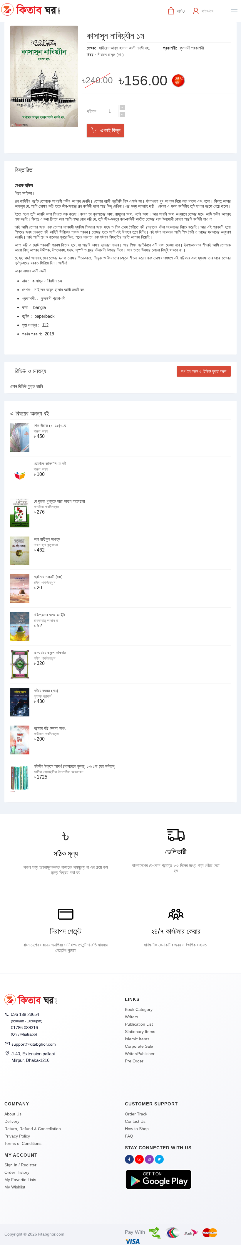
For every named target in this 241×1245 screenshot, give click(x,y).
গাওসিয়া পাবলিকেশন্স (46, 507)
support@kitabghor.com (33, 1044)
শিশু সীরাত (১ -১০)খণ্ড (50, 425)
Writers (131, 1016)
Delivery (11, 1121)
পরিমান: (92, 111)
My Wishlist (14, 1187)
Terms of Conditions (22, 1143)
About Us (12, 1114)
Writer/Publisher (140, 1053)
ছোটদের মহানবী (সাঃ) (48, 577)
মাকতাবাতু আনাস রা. (47, 620)
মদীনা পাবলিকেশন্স (45, 582)
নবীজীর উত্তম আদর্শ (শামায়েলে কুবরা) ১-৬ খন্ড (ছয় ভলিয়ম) (75, 766)
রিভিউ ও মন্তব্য (30, 371)
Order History (16, 1172)
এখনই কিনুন (108, 130)
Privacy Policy (17, 1136)
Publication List (139, 1024)
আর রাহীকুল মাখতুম (47, 539)
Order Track (136, 1114)
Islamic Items (137, 1039)
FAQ (129, 1136)
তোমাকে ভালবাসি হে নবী (50, 463)
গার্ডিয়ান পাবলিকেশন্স (46, 734)
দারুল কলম (41, 431)
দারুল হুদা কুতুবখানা (46, 545)
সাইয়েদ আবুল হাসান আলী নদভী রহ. (124, 47)
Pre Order (134, 1061)
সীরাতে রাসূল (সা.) (110, 54)
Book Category (139, 1009)
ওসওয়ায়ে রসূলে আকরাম (50, 652)
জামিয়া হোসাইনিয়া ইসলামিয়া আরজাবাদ (58, 772)
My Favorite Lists (20, 1179)
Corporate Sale (139, 1046)
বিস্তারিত (23, 170)
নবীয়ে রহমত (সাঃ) (46, 690)
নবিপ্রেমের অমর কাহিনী (49, 614)
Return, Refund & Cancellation (32, 1128)
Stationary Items (140, 1031)
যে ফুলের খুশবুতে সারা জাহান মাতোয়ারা (59, 501)
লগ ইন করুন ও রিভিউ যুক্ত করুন (203, 371)
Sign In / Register (20, 1165)
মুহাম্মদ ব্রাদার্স (42, 696)
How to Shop (137, 1128)
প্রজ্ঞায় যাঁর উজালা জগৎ (49, 728)
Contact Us (135, 1121)
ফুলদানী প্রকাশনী (192, 47)
